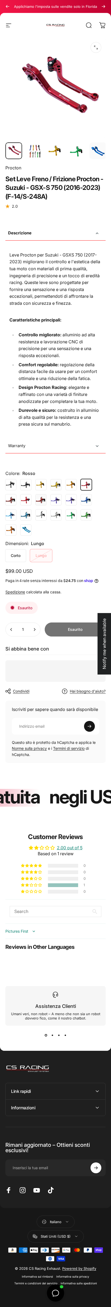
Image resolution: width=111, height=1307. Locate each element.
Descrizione (20, 232)
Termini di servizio (69, 748)
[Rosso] (86, 484)
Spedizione (15, 592)
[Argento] (41, 514)
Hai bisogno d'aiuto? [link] (88, 691)
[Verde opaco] (86, 514)
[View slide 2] (52, 1035)
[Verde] (71, 514)
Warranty (16, 445)
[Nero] (10, 484)
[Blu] (71, 499)
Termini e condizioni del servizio (35, 1283)
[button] (32, 885)
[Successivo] (103, 6)
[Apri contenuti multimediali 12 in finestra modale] (96, 47)
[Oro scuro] (71, 484)
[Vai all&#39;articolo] (13, 150)
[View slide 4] (65, 1035)
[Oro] (41, 484)
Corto (15, 555)
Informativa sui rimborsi (37, 1276)
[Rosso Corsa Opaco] (41, 499)
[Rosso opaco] (10, 499)
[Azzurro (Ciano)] (25, 530)
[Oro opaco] (56, 484)
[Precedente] (7, 6)
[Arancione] (10, 530)
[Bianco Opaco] (56, 514)
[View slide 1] (46, 1035)
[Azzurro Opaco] (25, 514)
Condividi (21, 691)
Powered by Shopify (79, 1268)
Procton (13, 167)
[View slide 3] (59, 1035)
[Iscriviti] (89, 726)
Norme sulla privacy (29, 748)
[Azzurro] (10, 514)
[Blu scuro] (56, 499)
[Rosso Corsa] (25, 499)
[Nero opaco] (25, 484)
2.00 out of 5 (69, 847)
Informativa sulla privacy (72, 1276)
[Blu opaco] (86, 499)
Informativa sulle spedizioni (79, 1283)
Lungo (41, 555)
